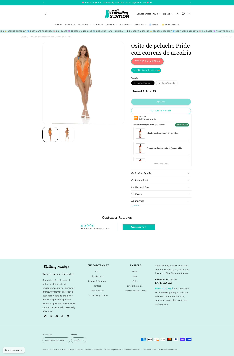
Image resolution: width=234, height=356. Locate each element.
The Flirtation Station (57, 350)
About (135, 271)
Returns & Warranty (97, 281)
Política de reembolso (93, 350)
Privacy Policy (97, 291)
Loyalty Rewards (134, 286)
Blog (135, 276)
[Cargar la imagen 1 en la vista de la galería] (50, 134)
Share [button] (136, 205)
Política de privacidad (113, 350)
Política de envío (149, 350)
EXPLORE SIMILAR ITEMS (147, 61)
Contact (97, 286)
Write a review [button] (138, 227)
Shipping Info (97, 276)
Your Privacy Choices (98, 295)
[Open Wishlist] (183, 14)
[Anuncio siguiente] (191, 2)
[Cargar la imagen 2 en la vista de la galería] (66, 134)
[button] (45, 14)
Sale (135, 281)
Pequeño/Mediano (144, 83)
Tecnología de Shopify (74, 350)
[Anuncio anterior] (43, 2)
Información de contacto (167, 350)
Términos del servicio (132, 350)
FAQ (97, 271)
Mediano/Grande (168, 83)
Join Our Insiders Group (136, 291)
